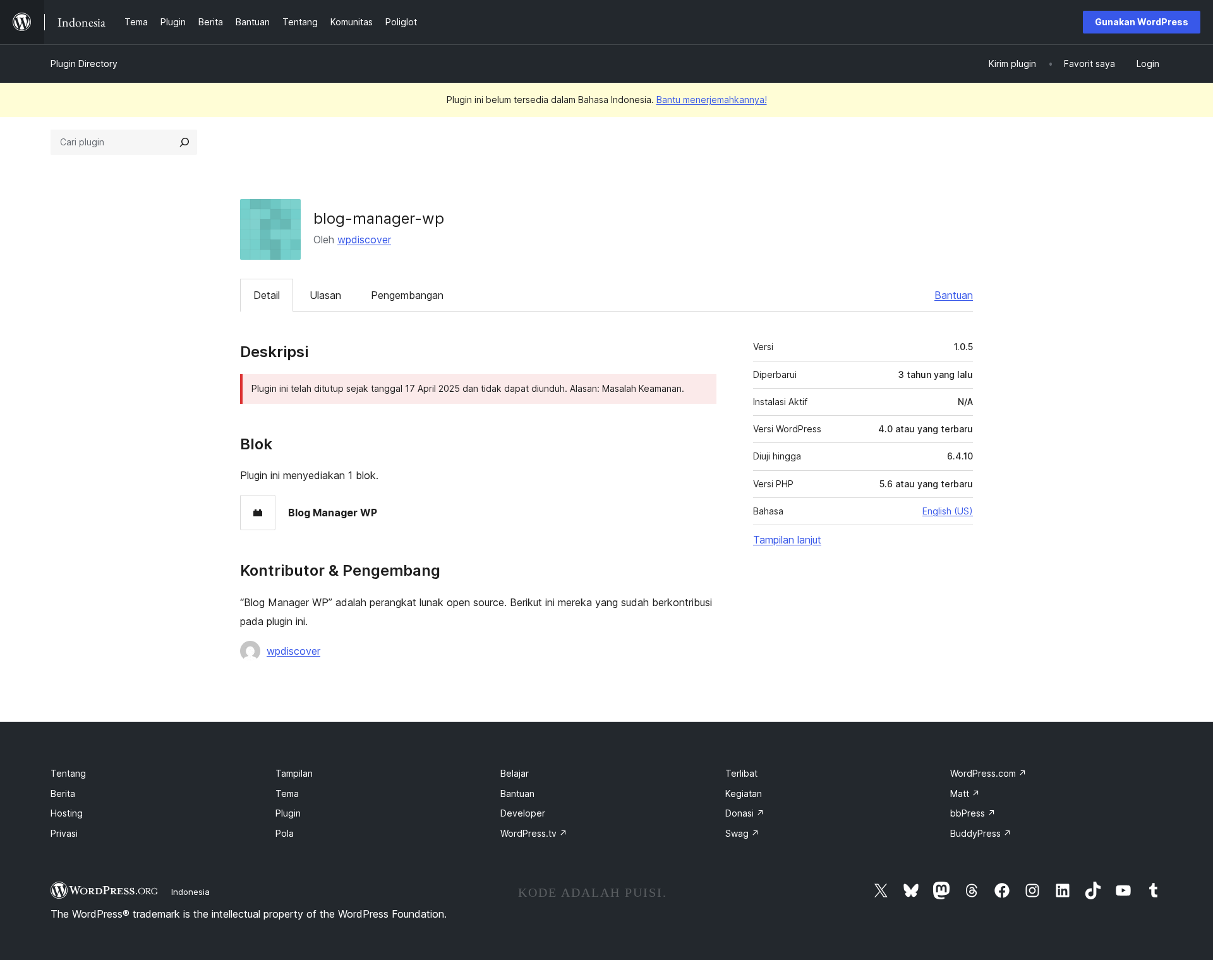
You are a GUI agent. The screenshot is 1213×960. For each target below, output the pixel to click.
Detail (266, 295)
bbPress (973, 813)
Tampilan (294, 773)
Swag (742, 833)
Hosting (67, 813)
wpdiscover (364, 239)
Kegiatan (743, 793)
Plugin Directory (84, 63)
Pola (284, 833)
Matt (965, 793)
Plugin (288, 813)
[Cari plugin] (184, 142)
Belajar (514, 773)
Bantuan (953, 295)
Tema (287, 793)
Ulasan (325, 295)
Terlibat (741, 773)
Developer (522, 813)
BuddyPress (980, 833)
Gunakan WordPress (1141, 21)
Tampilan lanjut (787, 539)
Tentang (68, 773)
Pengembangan (407, 295)
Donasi (744, 813)
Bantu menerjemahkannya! (711, 99)
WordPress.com (988, 773)
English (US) (947, 511)
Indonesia (190, 892)
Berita (63, 793)
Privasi (64, 833)
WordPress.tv (533, 833)
